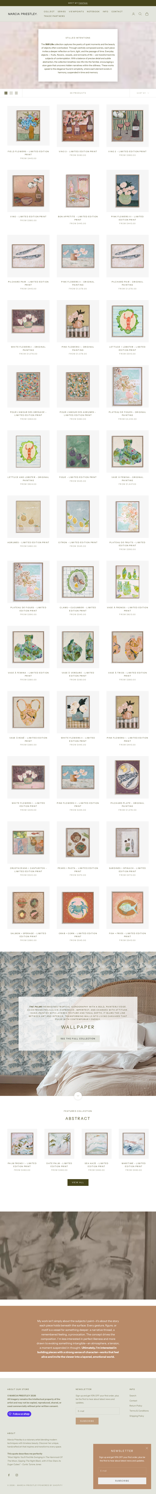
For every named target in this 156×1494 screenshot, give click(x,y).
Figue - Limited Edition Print (78, 477)
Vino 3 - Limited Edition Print (78, 151)
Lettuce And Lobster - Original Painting (28, 478)
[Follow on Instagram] (16, 1478)
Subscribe (122, 1480)
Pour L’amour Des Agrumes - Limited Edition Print (78, 413)
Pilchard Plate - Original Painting (128, 804)
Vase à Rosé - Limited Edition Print (28, 739)
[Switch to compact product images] (16, 93)
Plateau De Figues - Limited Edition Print (28, 609)
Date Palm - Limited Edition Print (59, 1168)
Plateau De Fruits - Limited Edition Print (127, 544)
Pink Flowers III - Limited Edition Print (127, 218)
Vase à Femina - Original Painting (128, 478)
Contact (117, 11)
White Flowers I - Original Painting (28, 348)
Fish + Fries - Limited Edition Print (127, 935)
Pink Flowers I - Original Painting (78, 348)
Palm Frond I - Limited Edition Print (22, 1168)
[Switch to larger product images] (6, 93)
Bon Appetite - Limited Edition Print (78, 218)
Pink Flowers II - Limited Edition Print (78, 804)
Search (132, 1398)
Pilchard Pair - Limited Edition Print (28, 283)
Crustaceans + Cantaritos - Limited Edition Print (28, 869)
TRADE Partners (54, 16)
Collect (49, 11)
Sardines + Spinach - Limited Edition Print (127, 869)
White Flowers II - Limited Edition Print (78, 739)
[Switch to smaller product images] (11, 93)
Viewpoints (76, 11)
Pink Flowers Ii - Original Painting (78, 283)
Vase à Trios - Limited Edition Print (127, 674)
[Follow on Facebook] (8, 1478)
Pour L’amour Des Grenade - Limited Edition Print (28, 413)
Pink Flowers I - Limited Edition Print (127, 739)
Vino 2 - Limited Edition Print (127, 151)
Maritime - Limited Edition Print (134, 1168)
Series (62, 11)
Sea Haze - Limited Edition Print (97, 1168)
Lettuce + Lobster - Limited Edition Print (127, 348)
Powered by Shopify (50, 1488)
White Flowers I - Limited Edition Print (28, 804)
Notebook (93, 11)
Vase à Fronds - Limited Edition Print (127, 609)
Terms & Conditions (139, 1414)
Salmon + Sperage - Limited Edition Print (28, 935)
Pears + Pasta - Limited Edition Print (78, 869)
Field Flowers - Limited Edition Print (28, 153)
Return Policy (135, 1409)
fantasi (83, 3)
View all (78, 1185)
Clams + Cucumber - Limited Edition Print (78, 609)
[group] (78, 1025)
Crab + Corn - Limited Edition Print (78, 935)
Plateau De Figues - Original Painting (127, 413)
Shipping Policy (136, 1419)
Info (105, 11)
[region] (78, 1025)
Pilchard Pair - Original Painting (128, 283)
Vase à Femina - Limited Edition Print (28, 674)
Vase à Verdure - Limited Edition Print (78, 674)
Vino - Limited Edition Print (28, 216)
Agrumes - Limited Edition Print (28, 542)
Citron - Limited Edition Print (78, 542)
